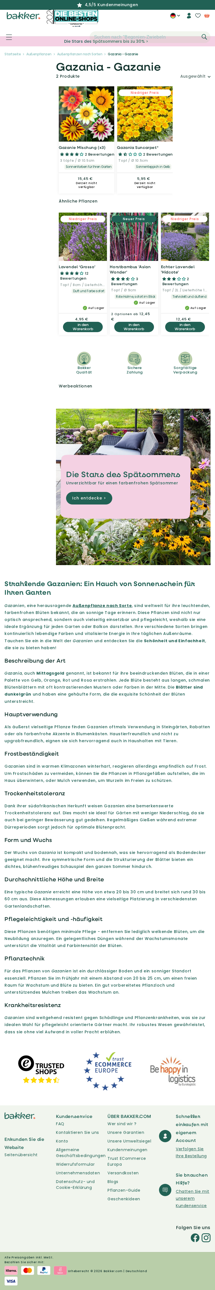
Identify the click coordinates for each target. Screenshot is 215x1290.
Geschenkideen (124, 1199)
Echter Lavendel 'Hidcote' (178, 269)
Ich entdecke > (89, 498)
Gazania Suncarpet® (137, 147)
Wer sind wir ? (122, 1124)
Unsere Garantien (126, 1132)
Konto (62, 1141)
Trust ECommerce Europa (127, 1161)
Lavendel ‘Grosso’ (77, 266)
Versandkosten (123, 1173)
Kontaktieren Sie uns (77, 1132)
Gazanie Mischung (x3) (82, 147)
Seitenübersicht (21, 1155)
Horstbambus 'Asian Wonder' (130, 269)
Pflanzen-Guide (124, 1190)
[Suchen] (204, 37)
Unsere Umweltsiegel (129, 1141)
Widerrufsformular (75, 1164)
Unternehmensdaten (78, 1173)
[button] (5, 37)
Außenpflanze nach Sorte (102, 605)
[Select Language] (175, 17)
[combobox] (150, 37)
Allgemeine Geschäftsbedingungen (81, 1152)
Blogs (113, 1181)
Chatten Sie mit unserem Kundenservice (192, 1198)
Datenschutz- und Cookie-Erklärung (75, 1184)
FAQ (60, 1124)
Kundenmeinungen (128, 1150)
